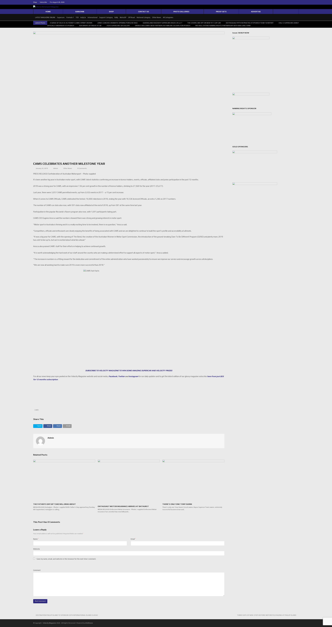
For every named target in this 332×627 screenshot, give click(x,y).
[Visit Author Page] (40, 441)
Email (133, 539)
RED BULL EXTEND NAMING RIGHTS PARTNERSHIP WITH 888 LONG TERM (222, 26)
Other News (67, 168)
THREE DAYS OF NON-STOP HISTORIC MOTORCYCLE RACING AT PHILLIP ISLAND (266, 615)
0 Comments (82, 168)
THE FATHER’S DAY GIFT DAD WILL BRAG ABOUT (54, 504)
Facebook (113, 376)
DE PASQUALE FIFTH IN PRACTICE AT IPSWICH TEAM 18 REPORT (250, 23)
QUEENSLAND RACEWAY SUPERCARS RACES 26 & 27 (162, 23)
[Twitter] (288, 2)
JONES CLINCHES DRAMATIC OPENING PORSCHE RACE (117, 23)
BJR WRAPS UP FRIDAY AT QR (90, 26)
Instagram (133, 376)
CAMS (36, 410)
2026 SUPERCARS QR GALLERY (118, 26)
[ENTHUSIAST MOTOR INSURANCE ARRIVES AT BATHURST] (129, 481)
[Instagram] (295, 2)
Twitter (121, 376)
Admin (55, 168)
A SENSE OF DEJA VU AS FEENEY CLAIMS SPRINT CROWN (71, 23)
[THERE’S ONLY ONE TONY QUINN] (193, 480)
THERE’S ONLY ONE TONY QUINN (177, 504)
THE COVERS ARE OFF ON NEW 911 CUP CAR (204, 23)
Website (36, 549)
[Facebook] (292, 2)
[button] (38, 426)
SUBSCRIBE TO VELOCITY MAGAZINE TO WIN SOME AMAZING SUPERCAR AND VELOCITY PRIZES (128, 370)
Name (36, 539)
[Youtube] (298, 2)
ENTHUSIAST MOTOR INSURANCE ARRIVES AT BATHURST (123, 506)
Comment (37, 570)
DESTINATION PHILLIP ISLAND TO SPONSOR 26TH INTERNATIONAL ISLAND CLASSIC (67, 615)
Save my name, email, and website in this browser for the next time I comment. (66, 559)
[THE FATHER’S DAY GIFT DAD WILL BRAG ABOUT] (64, 480)
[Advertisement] (129, 396)
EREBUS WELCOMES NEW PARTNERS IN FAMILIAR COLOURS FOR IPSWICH (162, 26)
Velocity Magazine (49, 623)
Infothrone (89, 623)
